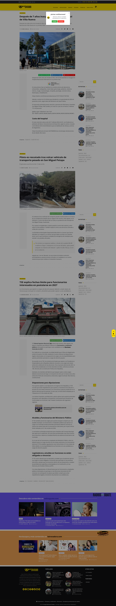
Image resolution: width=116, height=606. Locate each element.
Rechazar (61, 21)
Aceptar (54, 21)
